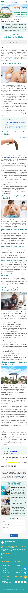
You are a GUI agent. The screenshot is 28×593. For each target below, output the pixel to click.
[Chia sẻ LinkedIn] (12, 466)
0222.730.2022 (13, 453)
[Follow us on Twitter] (25, 582)
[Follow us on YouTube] (22, 582)
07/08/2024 (18, 40)
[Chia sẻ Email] (15, 466)
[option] (14, 11)
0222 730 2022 (17, 476)
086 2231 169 (23, 476)
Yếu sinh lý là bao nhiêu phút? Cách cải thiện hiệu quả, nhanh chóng (18, 508)
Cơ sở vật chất (19, 570)
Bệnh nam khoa (10, 19)
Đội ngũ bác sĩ (19, 568)
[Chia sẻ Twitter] (9, 466)
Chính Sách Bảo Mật (21, 572)
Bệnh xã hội (5, 570)
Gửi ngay (15, 535)
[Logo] (9, 2)
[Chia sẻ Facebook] (6, 466)
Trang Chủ (4, 19)
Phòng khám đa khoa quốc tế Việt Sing (10, 58)
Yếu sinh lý (3, 85)
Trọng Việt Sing (16, 42)
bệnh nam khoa (11, 157)
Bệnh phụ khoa (6, 568)
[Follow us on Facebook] (16, 582)
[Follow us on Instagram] (19, 582)
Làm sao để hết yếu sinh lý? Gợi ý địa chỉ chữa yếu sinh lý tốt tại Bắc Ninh (18, 498)
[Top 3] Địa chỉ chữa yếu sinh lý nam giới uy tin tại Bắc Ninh (18, 488)
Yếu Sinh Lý (16, 19)
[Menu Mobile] (26, 2)
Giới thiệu (18, 565)
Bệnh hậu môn (6, 572)
